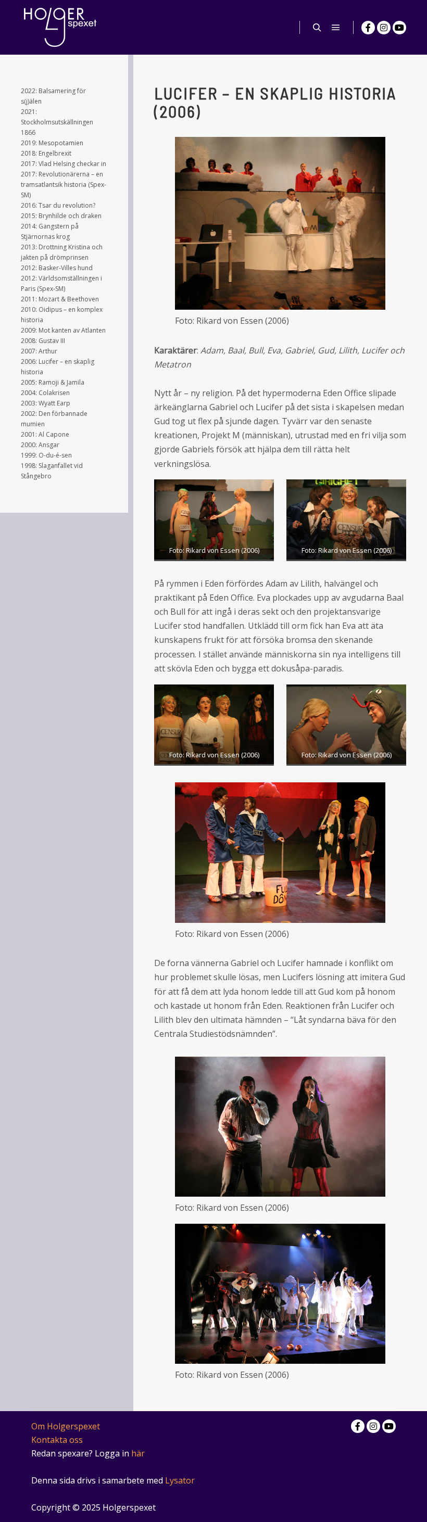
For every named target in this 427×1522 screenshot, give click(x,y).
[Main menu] (335, 27)
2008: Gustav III (43, 340)
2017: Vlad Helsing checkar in (63, 163)
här (138, 1453)
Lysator (180, 1480)
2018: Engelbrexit (46, 153)
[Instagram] (384, 27)
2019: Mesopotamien (52, 142)
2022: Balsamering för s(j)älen (53, 96)
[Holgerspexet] (60, 27)
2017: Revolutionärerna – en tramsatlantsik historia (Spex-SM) (63, 184)
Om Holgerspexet (65, 1426)
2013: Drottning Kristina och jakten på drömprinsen (62, 252)
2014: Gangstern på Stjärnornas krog (50, 231)
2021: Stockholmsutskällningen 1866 (57, 122)
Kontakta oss (57, 1439)
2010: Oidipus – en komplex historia (62, 314)
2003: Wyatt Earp (45, 403)
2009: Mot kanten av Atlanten (63, 330)
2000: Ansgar (40, 444)
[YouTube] (399, 27)
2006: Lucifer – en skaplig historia (57, 366)
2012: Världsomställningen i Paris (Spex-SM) (61, 283)
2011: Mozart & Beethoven (60, 299)
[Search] (317, 27)
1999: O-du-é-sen (46, 455)
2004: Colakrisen (45, 392)
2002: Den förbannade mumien (54, 418)
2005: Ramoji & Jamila (52, 382)
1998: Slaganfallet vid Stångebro (52, 470)
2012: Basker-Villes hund (57, 267)
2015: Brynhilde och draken (61, 215)
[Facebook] (368, 27)
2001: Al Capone (45, 434)
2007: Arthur (39, 351)
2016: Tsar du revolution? (58, 205)
